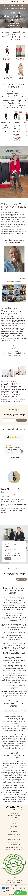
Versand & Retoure (14, 834)
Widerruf (14, 831)
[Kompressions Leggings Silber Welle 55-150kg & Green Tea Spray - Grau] (17, 140)
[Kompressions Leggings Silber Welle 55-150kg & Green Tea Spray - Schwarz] (14, 140)
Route (8, 558)
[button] (5, 128)
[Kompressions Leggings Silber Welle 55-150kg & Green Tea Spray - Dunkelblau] (19, 140)
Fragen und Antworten (14, 839)
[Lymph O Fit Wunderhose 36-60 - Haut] (7, 131)
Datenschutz (14, 829)
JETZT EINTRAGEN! (21, 420)
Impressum (14, 826)
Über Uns (14, 823)
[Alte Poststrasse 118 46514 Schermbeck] (14, 540)
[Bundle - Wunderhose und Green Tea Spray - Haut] (27, 135)
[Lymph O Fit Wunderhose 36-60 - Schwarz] (5, 131)
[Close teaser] (6, 889)
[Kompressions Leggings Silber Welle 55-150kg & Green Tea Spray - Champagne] (16, 140)
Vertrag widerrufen (14, 842)
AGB (14, 836)
